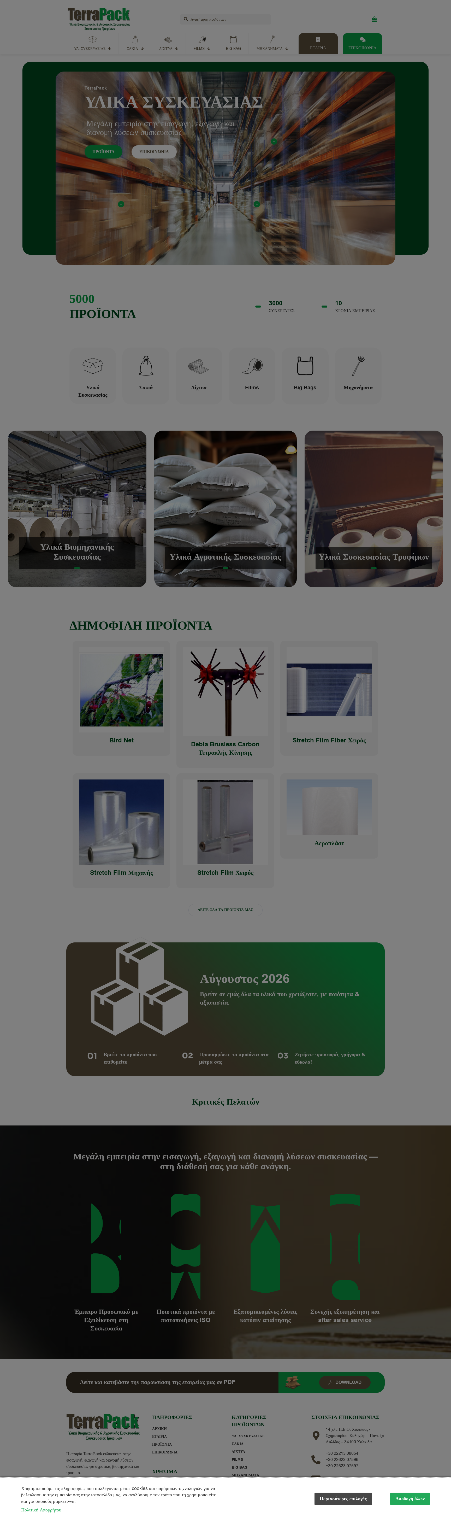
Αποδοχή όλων (410, 1498)
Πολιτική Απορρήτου (41, 1510)
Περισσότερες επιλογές (343, 1498)
